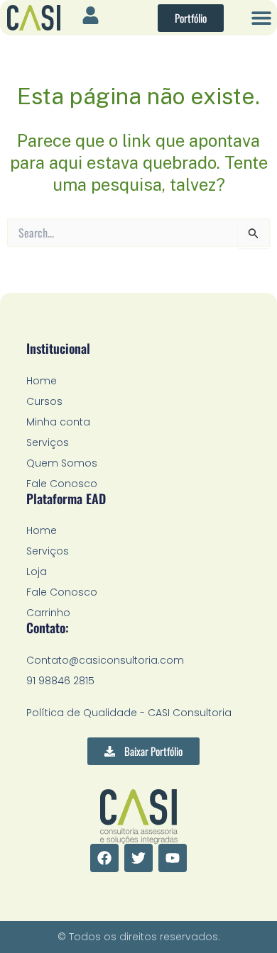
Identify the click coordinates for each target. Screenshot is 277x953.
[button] (261, 18)
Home (41, 381)
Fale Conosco (61, 483)
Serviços (47, 442)
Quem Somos (61, 463)
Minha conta (58, 422)
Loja (36, 571)
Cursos (44, 401)
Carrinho (48, 613)
